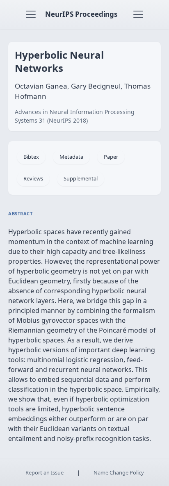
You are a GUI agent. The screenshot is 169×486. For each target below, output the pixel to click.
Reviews (33, 178)
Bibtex (31, 156)
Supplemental (81, 178)
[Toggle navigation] (30, 14)
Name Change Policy (119, 472)
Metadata (71, 156)
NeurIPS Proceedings (81, 14)
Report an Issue (44, 472)
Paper (111, 156)
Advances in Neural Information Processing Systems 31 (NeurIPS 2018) (75, 116)
